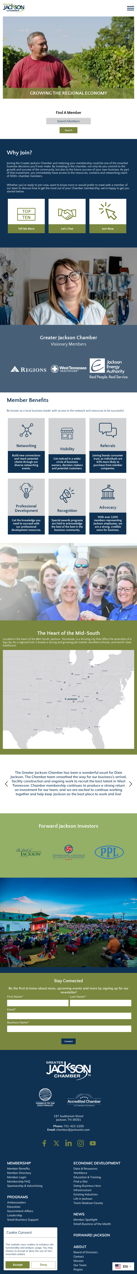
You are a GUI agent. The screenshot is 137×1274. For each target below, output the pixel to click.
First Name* (15, 996)
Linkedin (70, 1141)
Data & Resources (85, 1168)
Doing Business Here (87, 1185)
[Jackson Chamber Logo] (13, 8)
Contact (78, 1256)
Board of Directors (85, 1252)
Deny (43, 1264)
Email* (11, 1009)
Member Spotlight (85, 1219)
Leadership (14, 1215)
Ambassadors (16, 1202)
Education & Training (87, 1177)
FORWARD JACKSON (91, 1235)
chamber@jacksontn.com (73, 1129)
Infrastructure (82, 1190)
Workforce (80, 1173)
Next (129, 784)
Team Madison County (88, 1203)
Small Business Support (23, 1219)
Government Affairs (20, 1211)
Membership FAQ (18, 1181)
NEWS (79, 1214)
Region (78, 1269)
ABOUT (79, 1246)
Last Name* (78, 996)
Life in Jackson (82, 1198)
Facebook (46, 1141)
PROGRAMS (17, 1197)
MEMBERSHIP (19, 1163)
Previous (7, 784)
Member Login (16, 1177)
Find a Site (80, 1181)
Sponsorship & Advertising (24, 1185)
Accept (17, 1264)
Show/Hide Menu (130, 8)
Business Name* (18, 1022)
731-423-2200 (74, 1126)
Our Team (80, 1265)
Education (13, 1206)
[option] (33, 369)
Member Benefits (18, 1168)
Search (68, 130)
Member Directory (19, 1173)
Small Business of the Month (92, 1224)
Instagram (82, 1141)
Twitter (57, 1141)
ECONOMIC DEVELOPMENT (96, 1163)
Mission (78, 1261)
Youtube (94, 1141)
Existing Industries (85, 1194)
